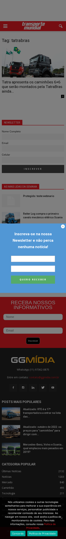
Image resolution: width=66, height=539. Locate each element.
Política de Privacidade (42, 533)
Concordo (18, 533)
